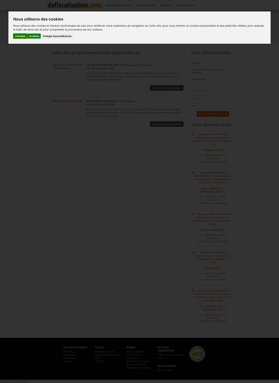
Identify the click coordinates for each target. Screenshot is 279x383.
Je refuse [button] (34, 36)
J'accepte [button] (20, 36)
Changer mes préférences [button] (57, 36)
